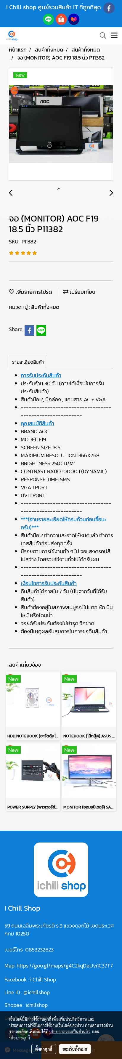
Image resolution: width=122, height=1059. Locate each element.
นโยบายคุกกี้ (19, 1037)
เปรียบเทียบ (81, 292)
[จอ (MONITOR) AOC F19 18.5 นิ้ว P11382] (61, 124)
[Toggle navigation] (114, 35)
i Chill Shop (43, 979)
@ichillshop (36, 992)
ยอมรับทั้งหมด (74, 1049)
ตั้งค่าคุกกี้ (43, 1049)
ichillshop (37, 1005)
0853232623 (39, 950)
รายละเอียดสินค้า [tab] (28, 361)
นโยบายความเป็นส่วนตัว (69, 1031)
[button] (101, 35)
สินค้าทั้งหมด (45, 307)
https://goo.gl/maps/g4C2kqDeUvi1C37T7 (65, 966)
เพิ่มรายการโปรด (33, 292)
